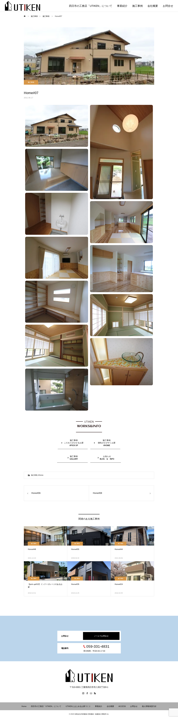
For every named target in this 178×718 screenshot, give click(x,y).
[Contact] (91, 693)
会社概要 (153, 5)
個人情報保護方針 (149, 706)
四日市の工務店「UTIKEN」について (90, 5)
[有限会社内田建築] (22, 6)
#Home (40, 475)
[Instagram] (83, 693)
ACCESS (122, 706)
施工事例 (137, 5)
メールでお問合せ (101, 636)
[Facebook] (87, 693)
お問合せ (168, 5)
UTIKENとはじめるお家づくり (78, 706)
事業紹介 (122, 5)
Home (24, 706)
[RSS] (95, 693)
